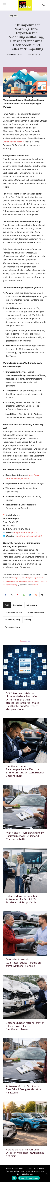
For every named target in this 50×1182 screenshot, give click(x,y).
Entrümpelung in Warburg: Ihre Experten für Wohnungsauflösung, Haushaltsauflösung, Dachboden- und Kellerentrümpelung (25, 581)
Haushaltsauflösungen (35, 612)
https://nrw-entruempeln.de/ (28, 536)
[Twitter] (11, 594)
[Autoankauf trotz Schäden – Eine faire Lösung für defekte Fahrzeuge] (25, 1060)
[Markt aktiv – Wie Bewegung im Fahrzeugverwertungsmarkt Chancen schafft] (25, 807)
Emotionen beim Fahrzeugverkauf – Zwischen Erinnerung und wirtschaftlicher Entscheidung (25, 770)
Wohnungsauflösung (12, 627)
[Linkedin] (30, 594)
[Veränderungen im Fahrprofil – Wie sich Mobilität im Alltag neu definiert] (25, 1123)
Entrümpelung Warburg (14, 141)
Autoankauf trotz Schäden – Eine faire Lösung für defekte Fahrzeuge (23, 1089)
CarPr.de (35, 585)
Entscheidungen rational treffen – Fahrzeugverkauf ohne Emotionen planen (25, 1026)
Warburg (28, 620)
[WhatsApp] (23, 594)
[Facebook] (5, 594)
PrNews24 (12, 54)
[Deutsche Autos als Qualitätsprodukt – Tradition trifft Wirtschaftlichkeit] (25, 933)
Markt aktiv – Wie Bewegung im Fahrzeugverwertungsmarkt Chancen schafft (25, 836)
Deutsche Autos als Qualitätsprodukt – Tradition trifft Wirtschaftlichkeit (23, 962)
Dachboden (17, 605)
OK (14, 1178)
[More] (42, 594)
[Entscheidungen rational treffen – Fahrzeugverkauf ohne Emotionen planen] (25, 997)
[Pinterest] (17, 594)
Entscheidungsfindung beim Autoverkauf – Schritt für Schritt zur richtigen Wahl (22, 899)
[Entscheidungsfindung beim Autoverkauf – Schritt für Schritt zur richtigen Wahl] (25, 870)
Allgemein (13, 16)
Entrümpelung (32, 605)
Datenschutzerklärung (28, 1178)
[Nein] (46, 1173)
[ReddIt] (36, 594)
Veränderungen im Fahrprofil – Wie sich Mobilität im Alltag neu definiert (25, 1152)
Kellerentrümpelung (12, 620)
